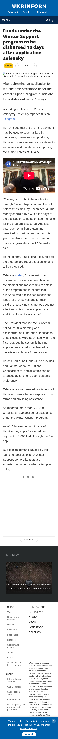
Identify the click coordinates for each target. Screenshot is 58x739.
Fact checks (13, 634)
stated (19, 275)
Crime (10, 657)
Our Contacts (14, 686)
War (9, 612)
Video (32, 622)
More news (29, 539)
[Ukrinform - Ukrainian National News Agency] (29, 6)
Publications (37, 607)
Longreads (36, 627)
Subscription (14, 12)
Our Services (13, 699)
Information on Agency (14, 680)
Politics (10, 624)
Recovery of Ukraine (13, 618)
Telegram (9, 119)
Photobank (42, 12)
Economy (12, 629)
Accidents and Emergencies (14, 663)
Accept (29, 734)
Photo (33, 617)
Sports (10, 652)
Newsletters (28, 12)
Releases (35, 632)
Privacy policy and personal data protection (16, 707)
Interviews (36, 612)
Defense (11, 639)
